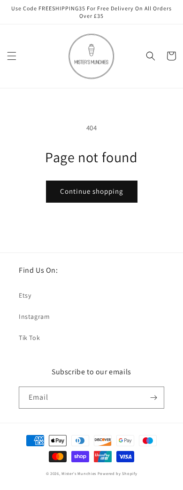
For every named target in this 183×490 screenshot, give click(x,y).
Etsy (25, 295)
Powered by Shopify (117, 473)
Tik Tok (29, 337)
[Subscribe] (153, 398)
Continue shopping (91, 191)
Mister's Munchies (78, 473)
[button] (11, 56)
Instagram (34, 316)
